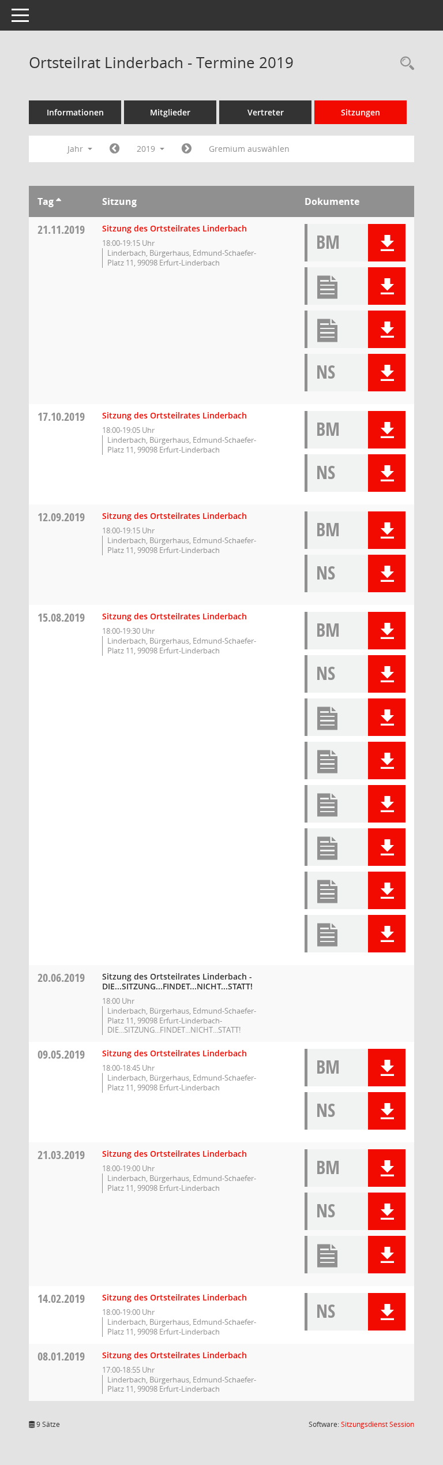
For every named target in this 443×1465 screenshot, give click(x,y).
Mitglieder (170, 112)
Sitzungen (360, 112)
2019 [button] (147, 148)
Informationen (75, 112)
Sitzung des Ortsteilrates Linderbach (174, 228)
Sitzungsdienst (377, 1424)
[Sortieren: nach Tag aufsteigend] (58, 201)
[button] (387, 242)
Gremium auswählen (249, 148)
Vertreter (265, 112)
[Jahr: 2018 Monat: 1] (114, 149)
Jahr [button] (76, 148)
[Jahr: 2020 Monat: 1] (186, 149)
